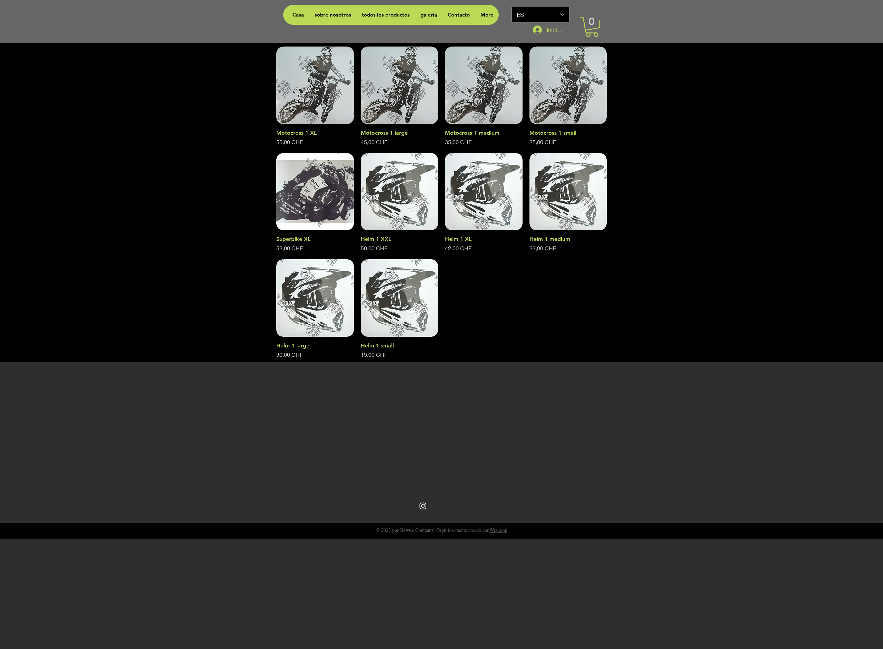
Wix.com (498, 530)
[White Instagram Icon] (422, 505)
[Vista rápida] (315, 85)
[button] (592, 27)
